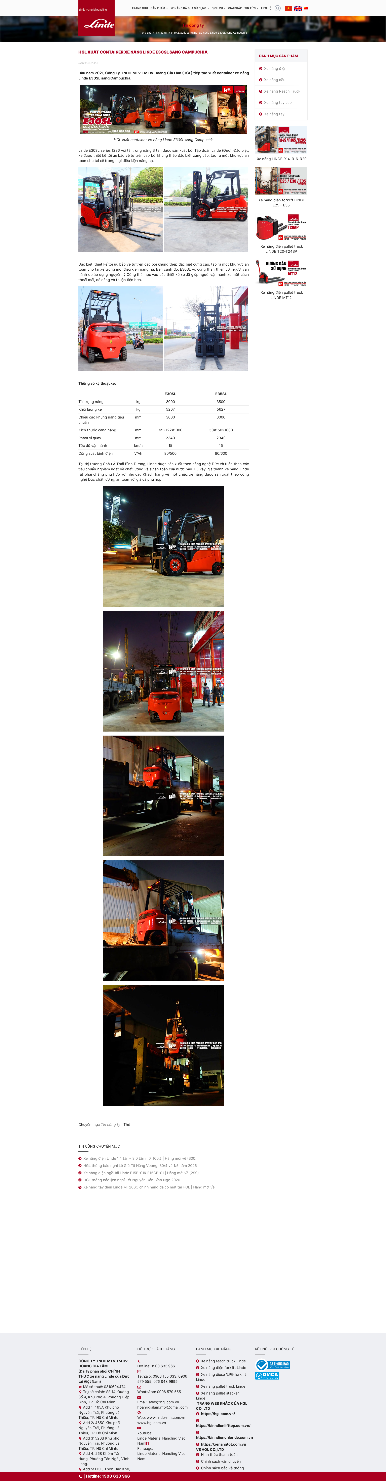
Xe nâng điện (275, 68)
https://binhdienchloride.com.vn (224, 1437)
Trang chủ (140, 8)
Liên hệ (266, 8)
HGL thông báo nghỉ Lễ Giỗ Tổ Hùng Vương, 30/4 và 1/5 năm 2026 (140, 1166)
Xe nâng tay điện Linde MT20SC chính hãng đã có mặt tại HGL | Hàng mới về (149, 1187)
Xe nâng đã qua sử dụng (188, 8)
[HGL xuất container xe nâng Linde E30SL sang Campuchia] (120, 209)
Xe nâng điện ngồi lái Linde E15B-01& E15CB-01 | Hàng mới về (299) (141, 1173)
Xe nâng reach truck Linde (223, 1361)
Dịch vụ (217, 8)
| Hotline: (106, 1476)
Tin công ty (163, 32)
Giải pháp (235, 8)
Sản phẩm (158, 8)
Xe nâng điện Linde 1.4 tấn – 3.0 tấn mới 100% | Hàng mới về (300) (140, 1158)
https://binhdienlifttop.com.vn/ (223, 1425)
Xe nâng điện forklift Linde (223, 1368)
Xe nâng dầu (274, 80)
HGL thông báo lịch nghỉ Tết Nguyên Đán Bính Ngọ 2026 (131, 1180)
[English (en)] (298, 8)
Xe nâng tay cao (278, 102)
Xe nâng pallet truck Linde (223, 1386)
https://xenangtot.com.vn (223, 1444)
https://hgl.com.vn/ (218, 1414)
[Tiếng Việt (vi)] (288, 8)
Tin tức (250, 8)
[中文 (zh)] (306, 8)
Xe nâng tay (274, 114)
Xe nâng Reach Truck (282, 91)
